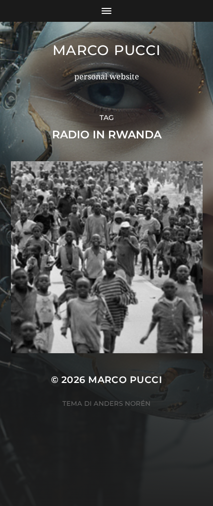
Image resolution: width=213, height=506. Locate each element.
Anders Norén (122, 403)
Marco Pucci (107, 50)
